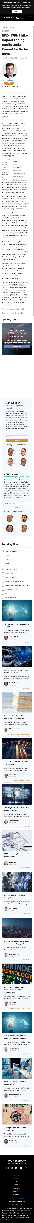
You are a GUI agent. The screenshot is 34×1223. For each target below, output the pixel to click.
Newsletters (16, 1191)
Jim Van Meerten (15, 1094)
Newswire (16, 1194)
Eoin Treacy (13, 908)
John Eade (13, 862)
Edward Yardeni (14, 729)
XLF (27, 734)
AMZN (14, 1008)
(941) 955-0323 (17, 1205)
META (28, 688)
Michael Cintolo (14, 637)
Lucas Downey (14, 1049)
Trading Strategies (10, 597)
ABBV (26, 867)
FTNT (28, 1054)
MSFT (23, 780)
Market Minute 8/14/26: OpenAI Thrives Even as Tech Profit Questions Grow (15, 989)
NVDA (24, 734)
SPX (29, 734)
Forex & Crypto (9, 577)
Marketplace (16, 1188)
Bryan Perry (13, 1140)
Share (5, 27)
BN (16, 734)
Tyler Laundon (14, 954)
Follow (10, 83)
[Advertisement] (17, 376)
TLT (26, 780)
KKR (22, 734)
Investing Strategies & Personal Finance (16, 585)
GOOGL (20, 780)
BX (18, 734)
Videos (7, 559)
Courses (7, 563)
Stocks (7, 593)
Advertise (16, 1175)
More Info (17, 11)
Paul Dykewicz (14, 683)
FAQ (16, 1181)
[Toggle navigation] (30, 17)
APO (12, 734)
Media (16, 1185)
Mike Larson (13, 775)
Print (12, 27)
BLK (14, 734)
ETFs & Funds (9, 573)
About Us (16, 1178)
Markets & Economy (11, 589)
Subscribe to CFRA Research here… (13, 313)
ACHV (29, 1100)
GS (19, 734)
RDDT (24, 1008)
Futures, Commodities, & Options (14, 581)
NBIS (29, 826)
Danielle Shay (14, 821)
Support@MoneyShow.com (17, 1201)
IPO (21, 1008)
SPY (29, 867)
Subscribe (17, 441)
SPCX (29, 913)
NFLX (11, 60)
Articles (7, 555)
